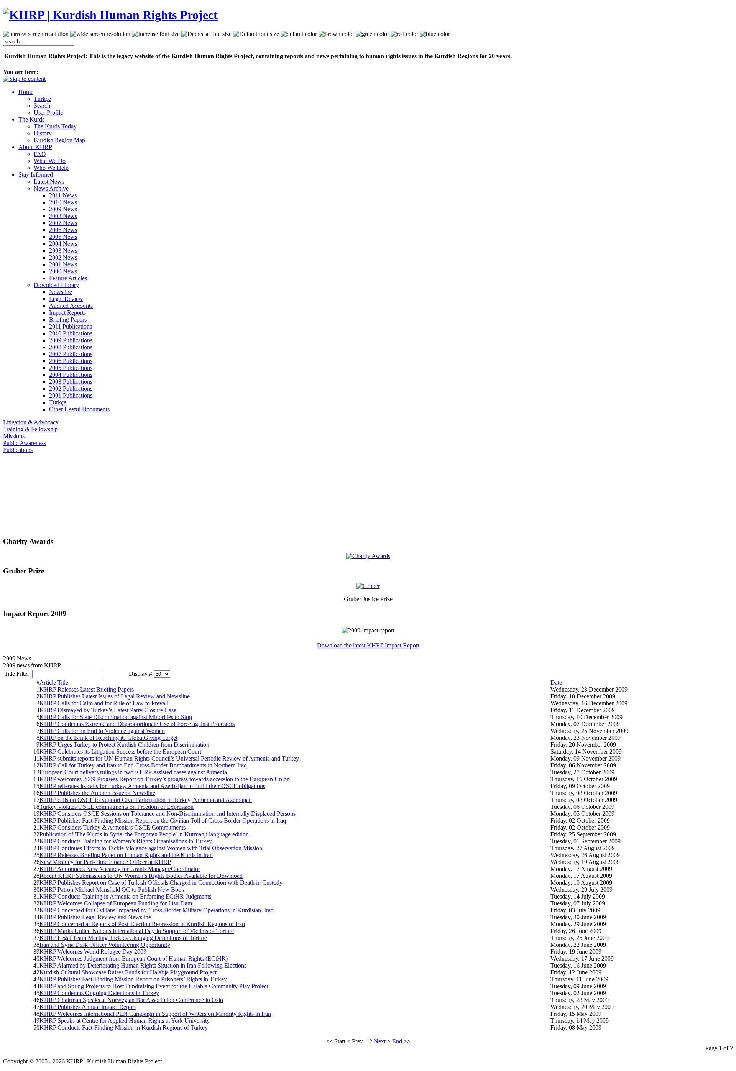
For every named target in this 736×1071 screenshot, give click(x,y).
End (397, 1041)
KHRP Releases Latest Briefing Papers (86, 689)
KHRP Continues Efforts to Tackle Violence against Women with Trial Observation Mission (150, 848)
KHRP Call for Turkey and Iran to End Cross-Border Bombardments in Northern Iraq (143, 765)
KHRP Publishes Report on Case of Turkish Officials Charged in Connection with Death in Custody (161, 882)
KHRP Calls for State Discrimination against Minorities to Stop (115, 717)
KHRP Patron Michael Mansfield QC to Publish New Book (111, 889)
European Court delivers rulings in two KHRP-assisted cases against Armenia (133, 772)
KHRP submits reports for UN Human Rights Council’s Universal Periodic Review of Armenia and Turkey (169, 758)
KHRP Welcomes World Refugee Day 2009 (92, 951)
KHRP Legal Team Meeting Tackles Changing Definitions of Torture (123, 938)
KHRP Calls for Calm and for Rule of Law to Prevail (103, 703)
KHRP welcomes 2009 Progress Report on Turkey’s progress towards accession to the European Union (164, 779)
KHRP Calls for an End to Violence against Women (102, 731)
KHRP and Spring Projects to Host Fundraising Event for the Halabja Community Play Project (153, 986)
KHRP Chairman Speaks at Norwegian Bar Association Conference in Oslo (131, 1000)
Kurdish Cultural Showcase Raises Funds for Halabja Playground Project (128, 972)
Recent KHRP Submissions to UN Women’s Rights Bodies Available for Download (141, 875)
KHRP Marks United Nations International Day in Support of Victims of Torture (136, 931)
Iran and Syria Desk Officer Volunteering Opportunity (104, 944)
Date (556, 682)
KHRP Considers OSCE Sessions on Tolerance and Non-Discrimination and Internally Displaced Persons (167, 813)
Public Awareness (24, 443)
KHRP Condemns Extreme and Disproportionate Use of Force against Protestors (137, 724)
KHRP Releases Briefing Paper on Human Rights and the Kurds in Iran (126, 855)
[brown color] (336, 34)
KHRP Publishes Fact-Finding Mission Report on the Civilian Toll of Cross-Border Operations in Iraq (162, 820)
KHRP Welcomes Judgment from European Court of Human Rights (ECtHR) (133, 958)
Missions (14, 436)
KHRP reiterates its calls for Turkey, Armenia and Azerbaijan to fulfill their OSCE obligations (152, 786)
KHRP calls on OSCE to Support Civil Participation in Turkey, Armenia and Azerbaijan (145, 800)
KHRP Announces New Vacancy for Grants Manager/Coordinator (119, 869)
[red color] (404, 34)
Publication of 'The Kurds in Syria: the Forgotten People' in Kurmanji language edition (144, 834)
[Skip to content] (24, 79)
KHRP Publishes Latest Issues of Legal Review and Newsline (114, 696)
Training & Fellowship (30, 429)
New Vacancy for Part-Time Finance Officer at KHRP (105, 862)
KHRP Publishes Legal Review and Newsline (95, 917)
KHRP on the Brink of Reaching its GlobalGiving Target (108, 737)
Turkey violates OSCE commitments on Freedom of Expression (116, 806)
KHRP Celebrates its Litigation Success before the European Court (120, 751)
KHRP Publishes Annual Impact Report (87, 1007)
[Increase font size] (156, 34)
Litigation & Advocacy (31, 422)
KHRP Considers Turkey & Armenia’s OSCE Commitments (112, 827)
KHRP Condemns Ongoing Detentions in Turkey (99, 993)
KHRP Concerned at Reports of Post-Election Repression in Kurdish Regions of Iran (142, 924)
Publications (18, 450)
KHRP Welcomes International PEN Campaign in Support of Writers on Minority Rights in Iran (155, 1013)
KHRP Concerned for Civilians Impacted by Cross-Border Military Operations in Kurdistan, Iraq (156, 910)
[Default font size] (256, 34)
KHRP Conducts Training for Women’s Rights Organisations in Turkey (125, 841)
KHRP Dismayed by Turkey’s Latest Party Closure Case (107, 710)
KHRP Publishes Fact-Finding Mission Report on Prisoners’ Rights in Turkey (133, 979)
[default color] (299, 34)
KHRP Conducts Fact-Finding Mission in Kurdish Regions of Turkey (123, 1027)
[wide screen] (100, 34)
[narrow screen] (36, 34)
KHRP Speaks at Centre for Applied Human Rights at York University (124, 1020)
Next (380, 1041)
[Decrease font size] (206, 34)
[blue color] (435, 34)
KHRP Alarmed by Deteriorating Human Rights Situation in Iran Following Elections (142, 965)
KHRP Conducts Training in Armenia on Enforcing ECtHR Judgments (125, 896)
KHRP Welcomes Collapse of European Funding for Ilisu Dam (115, 903)
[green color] (372, 34)
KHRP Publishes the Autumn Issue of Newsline (97, 793)
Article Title (53, 682)
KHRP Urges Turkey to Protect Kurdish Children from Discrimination (124, 744)
